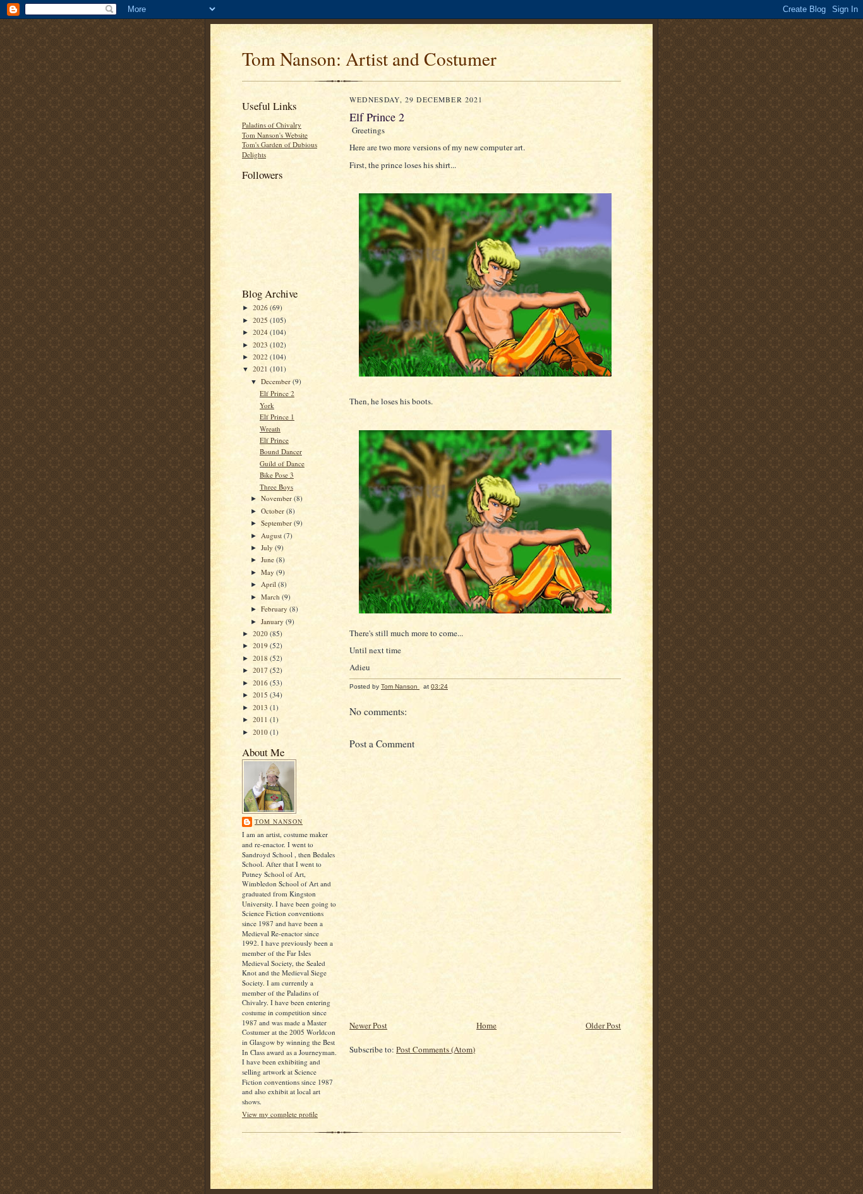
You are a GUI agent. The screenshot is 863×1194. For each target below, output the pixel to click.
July (268, 547)
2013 (261, 707)
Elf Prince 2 (277, 393)
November (277, 498)
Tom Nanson (279, 821)
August (272, 535)
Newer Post (368, 1025)
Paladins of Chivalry (271, 125)
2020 (261, 633)
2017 (261, 670)
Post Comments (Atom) (435, 1049)
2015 (261, 694)
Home (486, 1025)
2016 (261, 682)
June (268, 559)
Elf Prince (274, 440)
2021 (261, 368)
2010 (261, 732)
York (267, 405)
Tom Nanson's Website (275, 135)
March (271, 596)
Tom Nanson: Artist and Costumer (369, 58)
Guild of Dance (282, 463)
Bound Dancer (281, 451)
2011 (261, 719)
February (275, 608)
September (277, 523)
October (273, 511)
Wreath (270, 428)
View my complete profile (280, 1114)
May (268, 572)
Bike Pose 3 (277, 474)
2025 (261, 320)
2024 (261, 332)
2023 (261, 344)
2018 (261, 658)
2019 (261, 645)
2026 (261, 307)
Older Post (603, 1025)
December (277, 381)
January (273, 621)
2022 (261, 356)
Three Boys (276, 486)
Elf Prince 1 (277, 416)
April (269, 584)
